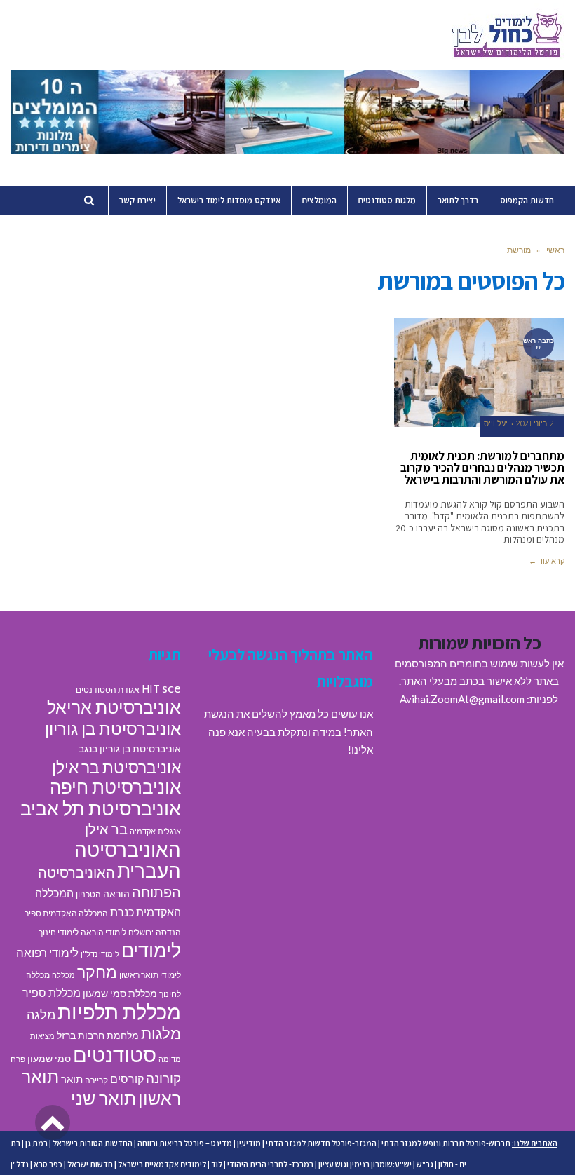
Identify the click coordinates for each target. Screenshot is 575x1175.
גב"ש (425, 1164)
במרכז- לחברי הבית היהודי (270, 1164)
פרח (18, 1059)
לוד (216, 1164)
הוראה (116, 893)
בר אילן (106, 828)
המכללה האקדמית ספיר (66, 913)
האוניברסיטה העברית (127, 860)
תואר (72, 1079)
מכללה (63, 974)
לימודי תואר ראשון (150, 975)
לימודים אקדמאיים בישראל (162, 1164)
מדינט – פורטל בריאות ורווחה (184, 1143)
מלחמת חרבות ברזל (98, 1035)
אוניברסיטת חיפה (115, 786)
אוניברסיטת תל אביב (100, 808)
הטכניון (88, 894)
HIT (151, 688)
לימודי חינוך (59, 932)
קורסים (127, 1078)
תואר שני (103, 1097)
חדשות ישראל (90, 1164)
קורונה (163, 1078)
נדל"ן (20, 1164)
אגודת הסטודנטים (108, 689)
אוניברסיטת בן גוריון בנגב (130, 748)
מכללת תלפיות (119, 1012)
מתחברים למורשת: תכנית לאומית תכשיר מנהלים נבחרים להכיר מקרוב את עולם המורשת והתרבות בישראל (482, 467)
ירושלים (141, 932)
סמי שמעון (49, 1058)
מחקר (97, 972)
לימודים (151, 949)
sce (171, 687)
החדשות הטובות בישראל (93, 1143)
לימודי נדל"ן (100, 953)
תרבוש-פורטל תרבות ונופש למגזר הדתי (445, 1143)
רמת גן (36, 1143)
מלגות (161, 1033)
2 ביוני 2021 (535, 423)
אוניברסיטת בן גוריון (113, 728)
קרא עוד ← (546, 561)
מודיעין (249, 1143)
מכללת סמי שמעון (120, 993)
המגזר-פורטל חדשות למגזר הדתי (321, 1143)
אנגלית (169, 831)
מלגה (41, 1014)
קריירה (96, 1080)
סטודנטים (114, 1054)
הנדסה (168, 932)
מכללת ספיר (51, 992)
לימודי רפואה (47, 952)
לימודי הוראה (103, 932)
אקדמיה (143, 831)
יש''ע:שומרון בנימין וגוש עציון (365, 1164)
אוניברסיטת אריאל (114, 706)
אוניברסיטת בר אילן (116, 767)
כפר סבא (48, 1164)
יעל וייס (496, 423)
